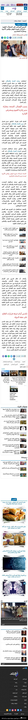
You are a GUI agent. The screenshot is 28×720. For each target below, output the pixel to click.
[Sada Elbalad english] (3, 5)
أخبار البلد (12, 11)
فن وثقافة (25, 686)
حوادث (6, 11)
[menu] (25, 8)
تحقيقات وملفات (17, 20)
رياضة (16, 682)
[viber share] (3, 356)
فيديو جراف (24, 696)
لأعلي (24, 668)
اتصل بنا (16, 713)
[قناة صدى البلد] (25, 5)
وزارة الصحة (17, 361)
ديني (16, 689)
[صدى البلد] (14, 8)
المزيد (3, 624)
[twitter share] (8, 38)
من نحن (22, 713)
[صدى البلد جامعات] (13, 5)
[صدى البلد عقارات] (8, 5)
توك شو (15, 686)
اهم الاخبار (19, 11)
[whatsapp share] (5, 38)
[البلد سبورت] (20, 5)
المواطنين (22, 364)
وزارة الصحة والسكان (13, 81)
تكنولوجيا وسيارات (13, 700)
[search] (2, 8)
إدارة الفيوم (6, 364)
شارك (14, 37)
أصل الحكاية (15, 693)
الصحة (23, 361)
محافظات (15, 696)
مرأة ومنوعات (24, 689)
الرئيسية (25, 11)
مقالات (25, 706)
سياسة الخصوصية (8, 713)
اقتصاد (25, 700)
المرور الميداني (14, 364)
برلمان (25, 703)
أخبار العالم (24, 693)
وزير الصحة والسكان (17, 123)
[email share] (2, 38)
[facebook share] (10, 38)
